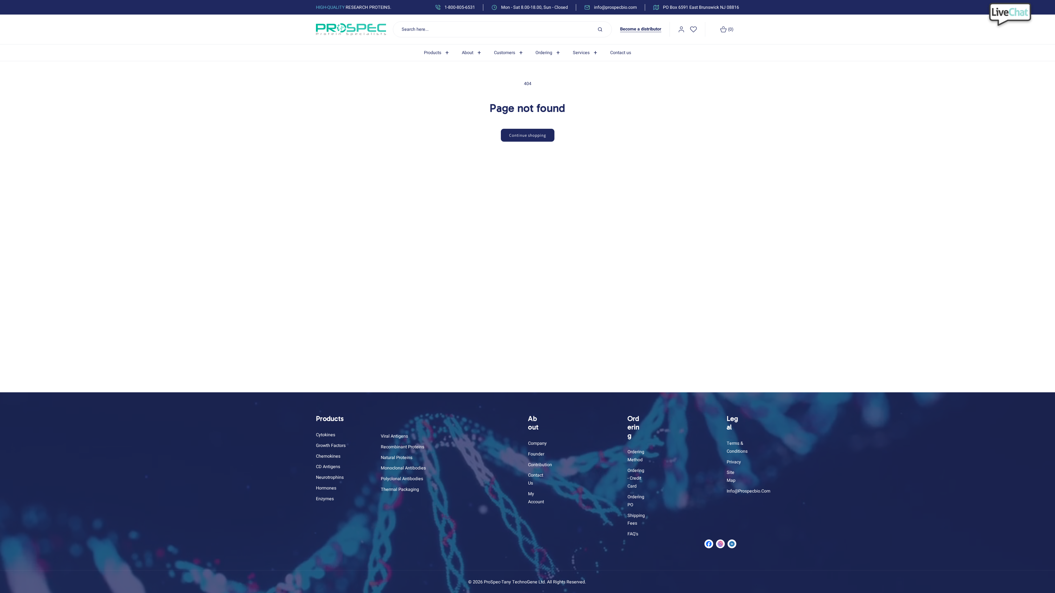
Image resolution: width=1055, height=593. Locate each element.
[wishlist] (693, 29)
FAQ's (633, 534)
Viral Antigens (394, 436)
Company (537, 443)
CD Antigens (328, 466)
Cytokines (325, 435)
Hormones (326, 488)
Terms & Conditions (737, 447)
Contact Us (535, 479)
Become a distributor (640, 29)
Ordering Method (636, 456)
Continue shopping (527, 135)
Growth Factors (331, 445)
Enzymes (325, 499)
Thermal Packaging (400, 489)
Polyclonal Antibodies (402, 478)
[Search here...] (600, 29)
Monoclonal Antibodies (403, 468)
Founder (536, 454)
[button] (437, 52)
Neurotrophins (330, 477)
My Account (536, 498)
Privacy (734, 462)
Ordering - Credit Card (636, 478)
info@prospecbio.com (748, 491)
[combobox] (502, 29)
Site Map (731, 476)
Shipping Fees (636, 519)
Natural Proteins (396, 457)
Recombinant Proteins (402, 447)
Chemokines (328, 456)
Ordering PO (636, 501)
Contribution (540, 464)
